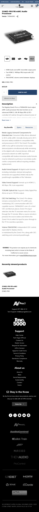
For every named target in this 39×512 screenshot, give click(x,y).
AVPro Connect (19, 348)
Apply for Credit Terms (19, 351)
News (19, 375)
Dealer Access (19, 343)
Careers (19, 382)
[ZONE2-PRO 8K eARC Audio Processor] (9, 274)
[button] (33, 36)
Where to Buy (9, 98)
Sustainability (19, 380)
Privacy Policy (19, 356)
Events (20, 385)
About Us (19, 372)
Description (7, 104)
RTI (23, 1)
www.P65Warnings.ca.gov (28, 255)
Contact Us (19, 340)
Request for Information (19, 345)
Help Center (19, 335)
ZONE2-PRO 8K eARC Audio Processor (9, 287)
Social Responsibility (19, 377)
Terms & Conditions (19, 353)
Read (5, 120)
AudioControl (15, 1)
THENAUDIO (11, 16)
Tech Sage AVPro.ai (19, 338)
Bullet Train (29, 1)
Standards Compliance (19, 358)
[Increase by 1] (6, 90)
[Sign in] (32, 6)
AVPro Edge (5, 1)
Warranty (19, 361)
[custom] (10, 415)
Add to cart (22, 92)
